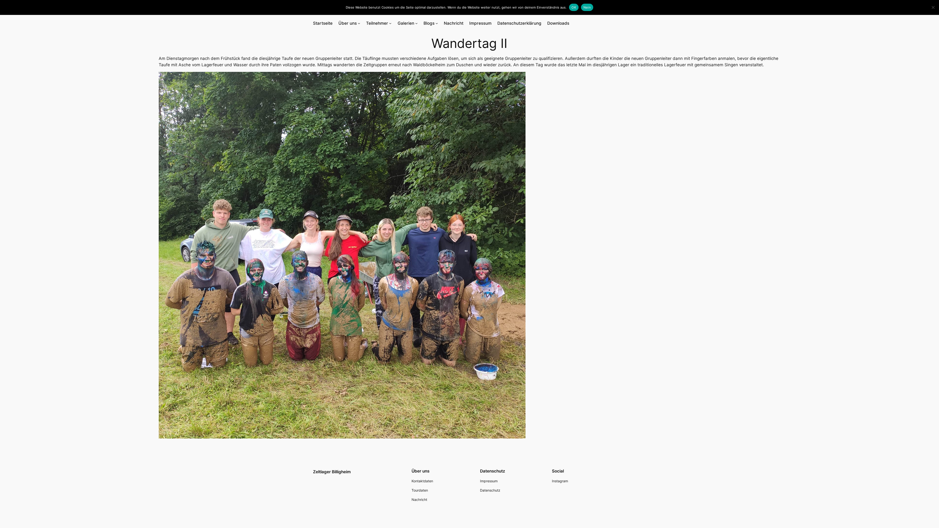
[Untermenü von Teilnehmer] (390, 23)
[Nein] (932, 7)
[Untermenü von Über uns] (359, 23)
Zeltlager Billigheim (332, 471)
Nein (587, 7)
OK (573, 7)
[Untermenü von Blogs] (437, 23)
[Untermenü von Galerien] (416, 23)
